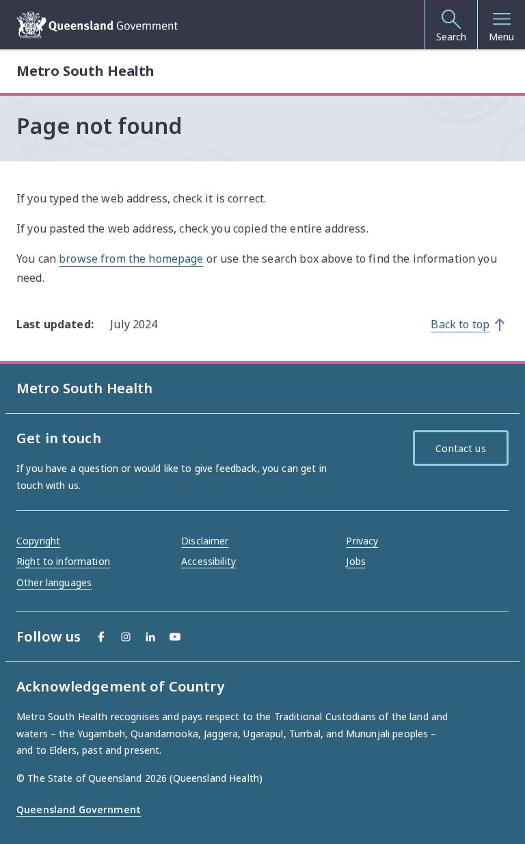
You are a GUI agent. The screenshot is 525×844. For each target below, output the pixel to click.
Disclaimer (204, 540)
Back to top (460, 324)
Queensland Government (78, 809)
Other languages (54, 582)
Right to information (63, 561)
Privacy (362, 540)
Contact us (460, 448)
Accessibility (208, 561)
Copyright (38, 540)
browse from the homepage (131, 258)
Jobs (356, 561)
